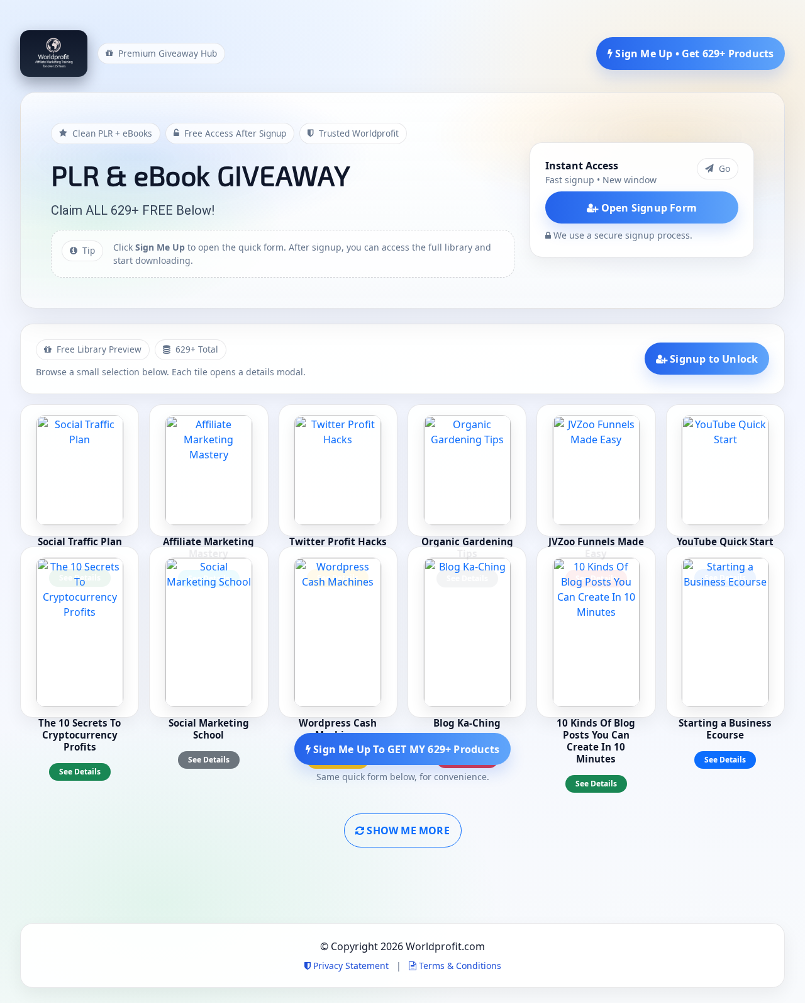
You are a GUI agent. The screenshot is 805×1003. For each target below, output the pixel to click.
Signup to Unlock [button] (712, 359)
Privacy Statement (351, 966)
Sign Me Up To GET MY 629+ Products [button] (405, 749)
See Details (80, 771)
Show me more (407, 830)
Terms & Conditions (458, 966)
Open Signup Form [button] (648, 208)
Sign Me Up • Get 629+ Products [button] (693, 53)
